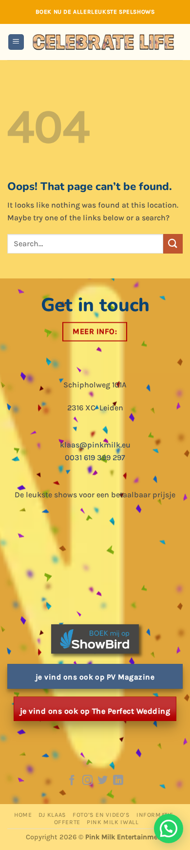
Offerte (67, 822)
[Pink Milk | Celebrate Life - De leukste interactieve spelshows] (103, 42)
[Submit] (173, 243)
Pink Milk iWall (112, 822)
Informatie (154, 814)
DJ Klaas (52, 814)
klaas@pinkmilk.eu (95, 444)
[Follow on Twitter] (102, 780)
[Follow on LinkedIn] (118, 780)
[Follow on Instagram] (87, 780)
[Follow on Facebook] (72, 780)
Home (23, 814)
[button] (16, 42)
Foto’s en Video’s (101, 814)
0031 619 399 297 (95, 457)
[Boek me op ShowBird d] (95, 638)
